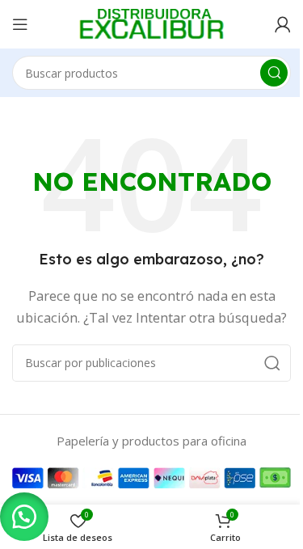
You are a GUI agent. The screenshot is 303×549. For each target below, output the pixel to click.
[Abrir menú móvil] (20, 24)
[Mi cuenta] (283, 24)
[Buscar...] (274, 73)
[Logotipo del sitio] (152, 23)
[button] (24, 516)
